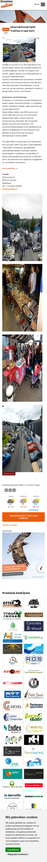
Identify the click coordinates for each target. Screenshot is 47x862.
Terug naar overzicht (9, 473)
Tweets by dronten (9, 525)
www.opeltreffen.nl (9, 168)
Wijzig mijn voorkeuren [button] (18, 854)
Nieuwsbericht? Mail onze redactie (23, 517)
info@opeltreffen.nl (9, 189)
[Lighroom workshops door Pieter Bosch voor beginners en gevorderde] (23, 556)
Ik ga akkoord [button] (13, 850)
